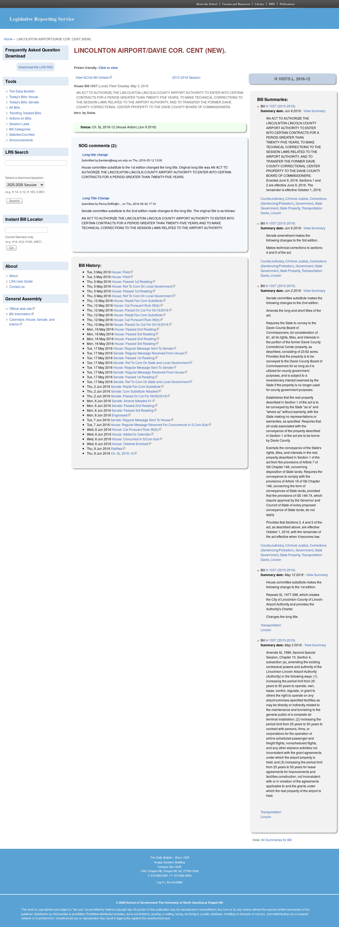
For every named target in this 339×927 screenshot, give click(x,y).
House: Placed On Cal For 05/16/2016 (143, 310)
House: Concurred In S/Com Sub (137, 439)
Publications (287, 4)
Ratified (118, 448)
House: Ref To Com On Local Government (143, 286)
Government (304, 203)
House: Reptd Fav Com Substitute (140, 300)
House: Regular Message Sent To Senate (144, 348)
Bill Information (21, 313)
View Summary (314, 110)
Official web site (22, 308)
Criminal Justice (296, 198)
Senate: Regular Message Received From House (150, 353)
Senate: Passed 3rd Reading (134, 410)
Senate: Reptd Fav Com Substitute (137, 386)
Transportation (312, 208)
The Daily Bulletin (22, 91)
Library (259, 4)
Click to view (108, 67)
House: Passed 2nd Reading (136, 329)
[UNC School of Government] (99, 4)
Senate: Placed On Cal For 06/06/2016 (140, 396)
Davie (265, 212)
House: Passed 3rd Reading (136, 334)
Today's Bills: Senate (24, 102)
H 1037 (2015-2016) (280, 106)
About (13, 275)
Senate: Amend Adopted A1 (133, 400)
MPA (272, 4)
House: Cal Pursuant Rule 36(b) (138, 305)
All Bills (14, 107)
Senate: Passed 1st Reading (135, 357)
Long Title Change (95, 198)
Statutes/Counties (22, 134)
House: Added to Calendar (133, 434)
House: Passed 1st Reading (133, 281)
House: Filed (122, 272)
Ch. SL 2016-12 (124, 453)
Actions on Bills (20, 118)
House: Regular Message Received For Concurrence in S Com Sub (161, 424)
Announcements (21, 140)
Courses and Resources (236, 4)
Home (8, 39)
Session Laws (19, 123)
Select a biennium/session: (24, 177)
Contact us (17, 286)
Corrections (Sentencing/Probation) (294, 200)
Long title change (95, 154)
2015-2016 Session (186, 77)
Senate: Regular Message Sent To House (142, 420)
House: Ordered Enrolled (131, 443)
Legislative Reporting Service (42, 19)
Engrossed (121, 415)
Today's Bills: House (23, 96)
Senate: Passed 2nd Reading (134, 405)
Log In (160, 882)
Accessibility (175, 882)
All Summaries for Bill (276, 839)
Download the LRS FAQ (36, 67)
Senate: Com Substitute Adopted (136, 391)
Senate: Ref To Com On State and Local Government (152, 362)
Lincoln (276, 212)
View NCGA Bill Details (93, 77)
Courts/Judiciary (272, 198)
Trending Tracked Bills (25, 113)
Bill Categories (19, 129)
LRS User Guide (21, 281)
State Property (290, 208)
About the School (206, 4)
